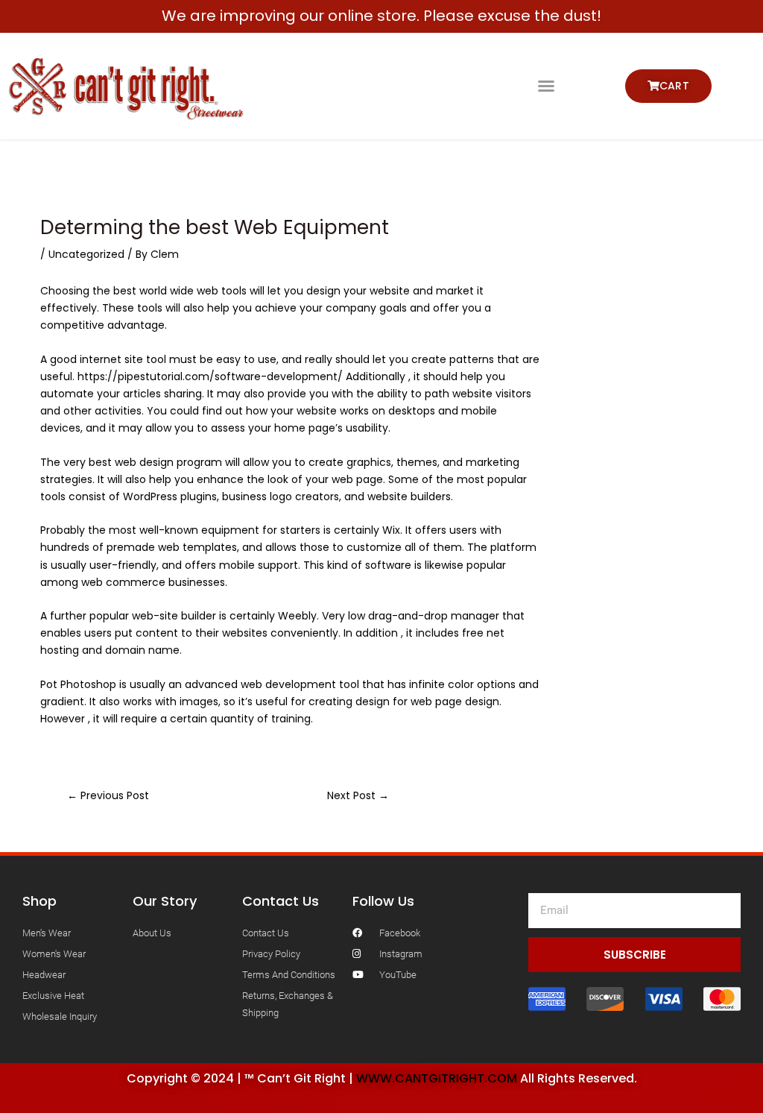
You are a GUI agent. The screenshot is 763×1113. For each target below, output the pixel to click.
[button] (546, 85)
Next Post (358, 795)
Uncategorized (86, 254)
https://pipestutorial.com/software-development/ (210, 376)
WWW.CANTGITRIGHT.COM (436, 1078)
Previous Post (108, 795)
